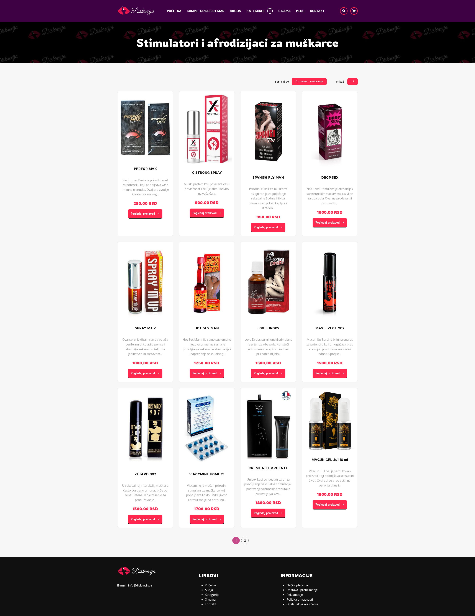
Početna (174, 11)
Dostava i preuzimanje (302, 590)
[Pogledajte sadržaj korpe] (354, 11)
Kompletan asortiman (205, 11)
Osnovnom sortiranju (309, 81)
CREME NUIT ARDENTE (268, 468)
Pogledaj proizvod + (145, 213)
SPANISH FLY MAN (268, 177)
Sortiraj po (282, 81)
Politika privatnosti (299, 599)
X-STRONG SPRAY (206, 173)
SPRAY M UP (145, 328)
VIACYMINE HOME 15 (206, 474)
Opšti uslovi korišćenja (302, 604)
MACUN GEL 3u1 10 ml (330, 460)
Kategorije (256, 11)
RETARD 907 (145, 474)
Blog (300, 11)
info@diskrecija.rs (140, 585)
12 (352, 81)
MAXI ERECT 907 (329, 328)
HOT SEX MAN (207, 328)
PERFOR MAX (145, 169)
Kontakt (317, 11)
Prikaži (340, 81)
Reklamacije (294, 595)
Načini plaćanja (297, 585)
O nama (284, 11)
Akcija (235, 11)
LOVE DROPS (268, 328)
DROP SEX (329, 177)
